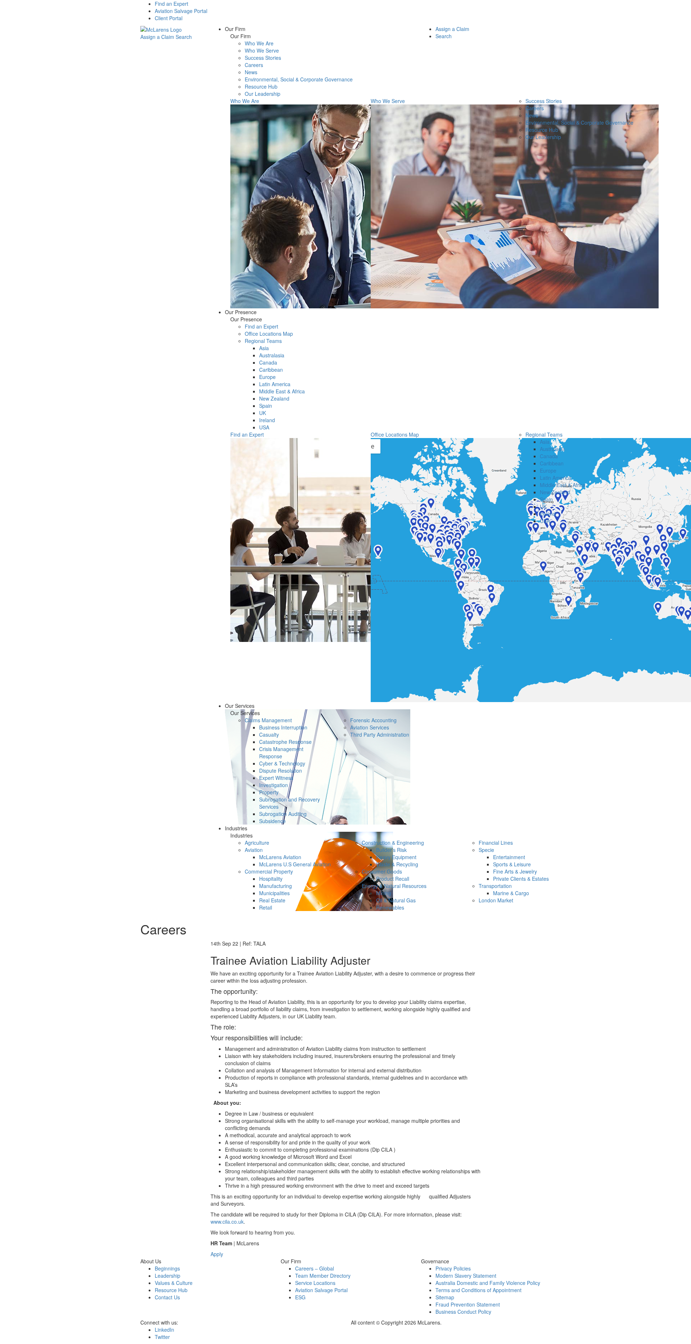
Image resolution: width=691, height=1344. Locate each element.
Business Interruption (283, 727)
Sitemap (444, 1297)
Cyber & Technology (282, 763)
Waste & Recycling (397, 864)
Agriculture (257, 842)
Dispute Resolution (280, 770)
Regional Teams (263, 340)
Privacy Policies (453, 1268)
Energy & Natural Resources (394, 885)
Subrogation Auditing (283, 813)
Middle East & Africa (282, 391)
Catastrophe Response (285, 741)
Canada (268, 362)
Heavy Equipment (396, 857)
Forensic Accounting (373, 720)
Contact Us (167, 1297)
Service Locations (315, 1282)
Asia (264, 348)
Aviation (254, 849)
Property (269, 792)
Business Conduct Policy (463, 1311)
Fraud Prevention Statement (467, 1304)
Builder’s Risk (391, 849)
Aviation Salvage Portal (181, 10)
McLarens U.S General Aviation (295, 864)
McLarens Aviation (280, 857)
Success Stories (263, 57)
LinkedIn (164, 1329)
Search (184, 36)
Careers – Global (314, 1268)
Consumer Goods (382, 871)
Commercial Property (269, 871)
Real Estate (272, 900)
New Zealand (274, 398)
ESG (300, 1297)
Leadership (167, 1275)
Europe (267, 376)
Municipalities (274, 893)
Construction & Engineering (393, 842)
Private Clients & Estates (521, 878)
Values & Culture (174, 1282)
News (251, 72)
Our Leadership (262, 93)
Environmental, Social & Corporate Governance (299, 79)
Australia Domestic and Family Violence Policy (487, 1282)
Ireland (267, 420)
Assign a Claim (157, 36)
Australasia (271, 355)
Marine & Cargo (511, 893)
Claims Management (268, 720)
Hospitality (271, 878)
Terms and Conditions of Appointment (478, 1290)
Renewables (390, 907)
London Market (496, 900)
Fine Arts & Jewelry (515, 871)
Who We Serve (262, 50)
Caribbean (271, 369)
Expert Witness (276, 777)
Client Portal (168, 18)
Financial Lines (496, 842)
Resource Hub (261, 86)
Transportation (495, 885)
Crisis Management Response (281, 752)
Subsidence (272, 821)
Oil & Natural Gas (396, 900)
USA (264, 427)
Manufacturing (275, 885)
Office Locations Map (269, 333)
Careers (254, 64)
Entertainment (509, 857)
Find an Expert (171, 3)
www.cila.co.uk (227, 1221)
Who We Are (259, 43)
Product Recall (392, 878)
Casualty (269, 734)
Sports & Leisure (512, 864)
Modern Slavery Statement (465, 1275)
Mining (383, 893)
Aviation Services (369, 727)
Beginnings (167, 1268)
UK (262, 412)
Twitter (162, 1336)
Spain (265, 405)
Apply (217, 1254)
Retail (265, 907)
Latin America (274, 384)
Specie (486, 849)
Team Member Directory (323, 1275)
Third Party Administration (379, 734)
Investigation (273, 785)
